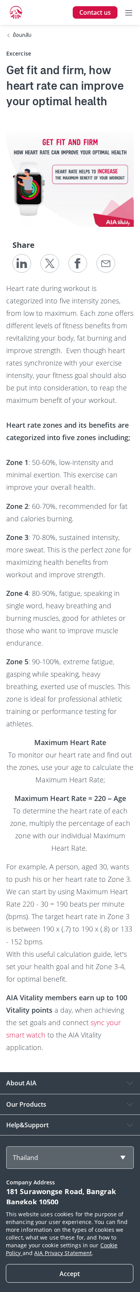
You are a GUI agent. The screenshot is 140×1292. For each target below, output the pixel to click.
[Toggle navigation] (129, 12)
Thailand (25, 1157)
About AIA (21, 1083)
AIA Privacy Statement (63, 1253)
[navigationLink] (16, 12)
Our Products (26, 1104)
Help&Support (27, 1125)
